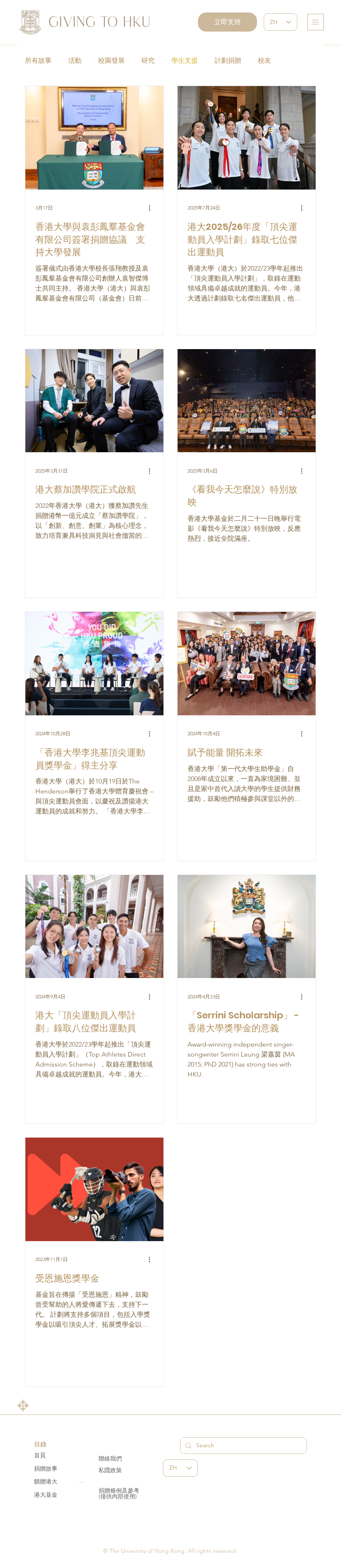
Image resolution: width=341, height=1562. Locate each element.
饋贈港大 (45, 1481)
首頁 (40, 1455)
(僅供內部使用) (118, 1496)
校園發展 (111, 60)
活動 (75, 60)
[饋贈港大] (82, 1481)
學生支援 (184, 60)
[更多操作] (152, 208)
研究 (148, 60)
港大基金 (45, 1494)
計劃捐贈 (228, 60)
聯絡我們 (110, 1458)
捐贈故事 (45, 1468)
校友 (264, 60)
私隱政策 (110, 1470)
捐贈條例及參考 (119, 1490)
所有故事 (38, 60)
